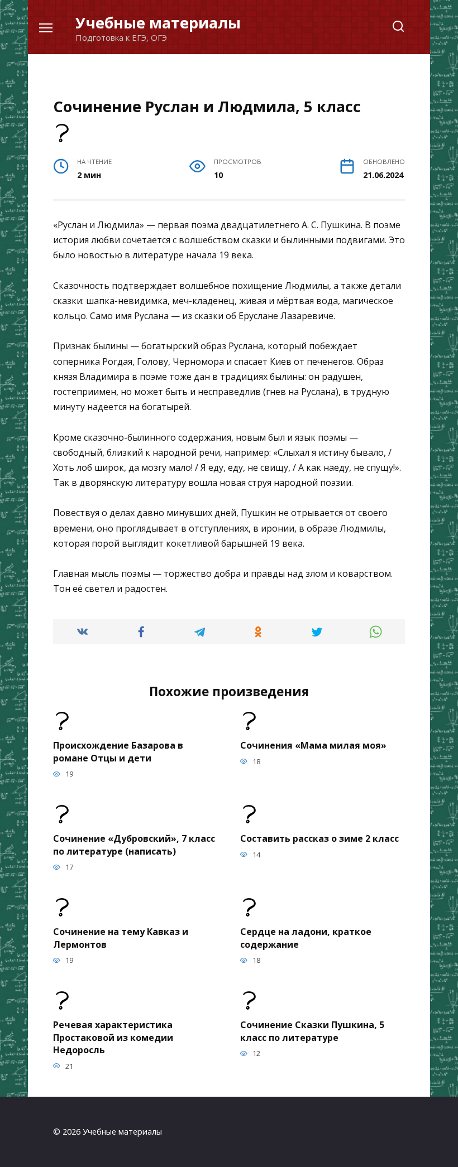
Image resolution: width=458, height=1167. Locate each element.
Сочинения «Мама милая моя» (313, 745)
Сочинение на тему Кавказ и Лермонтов (120, 937)
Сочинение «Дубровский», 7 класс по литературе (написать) (134, 844)
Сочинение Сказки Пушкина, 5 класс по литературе (312, 1031)
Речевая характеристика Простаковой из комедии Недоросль (113, 1037)
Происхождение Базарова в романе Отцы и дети (118, 751)
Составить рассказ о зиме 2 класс (319, 838)
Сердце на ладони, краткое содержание (305, 937)
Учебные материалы (158, 22)
